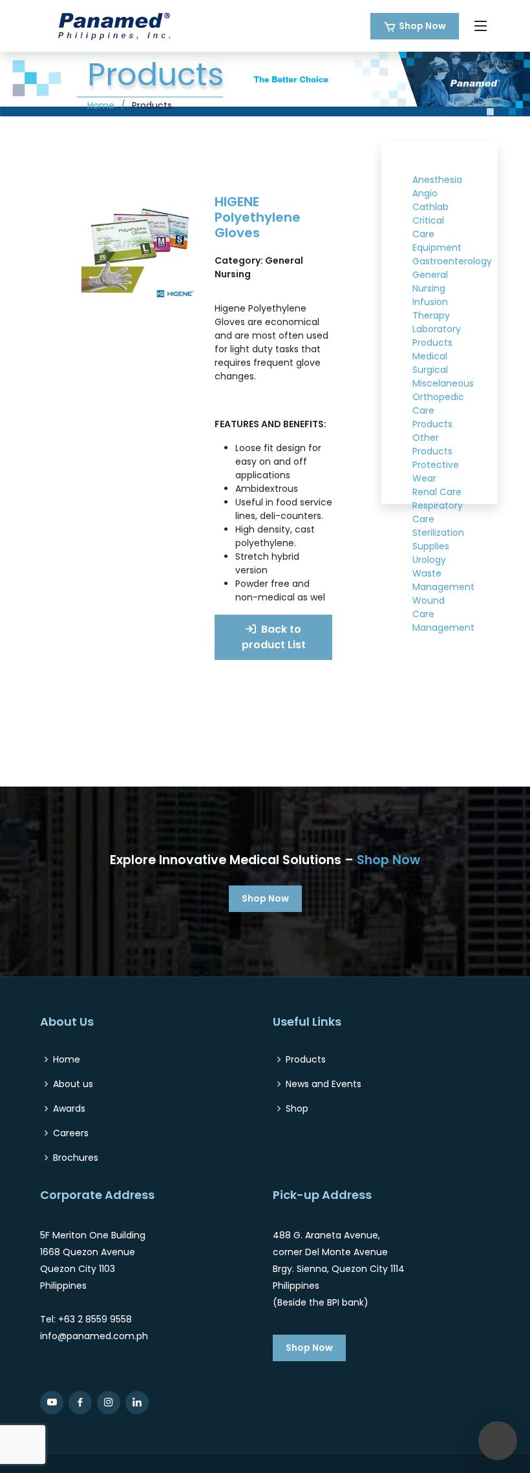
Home (100, 105)
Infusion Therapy (431, 308)
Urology (429, 559)
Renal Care (436, 491)
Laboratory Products (436, 336)
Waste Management (443, 580)
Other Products (432, 444)
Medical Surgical (430, 363)
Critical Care (428, 227)
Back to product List (274, 637)
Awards (69, 1108)
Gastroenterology (452, 261)
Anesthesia (437, 179)
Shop (297, 1108)
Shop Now (422, 25)
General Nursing (430, 281)
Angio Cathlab (430, 200)
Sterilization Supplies (438, 539)
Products (306, 1059)
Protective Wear (435, 471)
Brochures (75, 1157)
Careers (71, 1133)
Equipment (436, 247)
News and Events (323, 1083)
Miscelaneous (443, 383)
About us (73, 1083)
